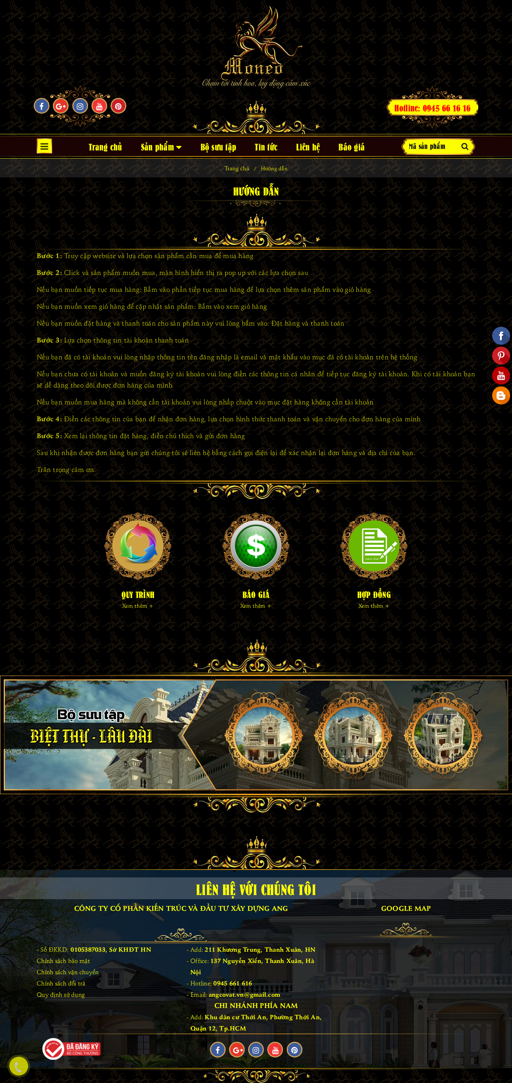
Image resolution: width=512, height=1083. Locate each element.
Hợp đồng (374, 594)
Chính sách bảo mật (63, 960)
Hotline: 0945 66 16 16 (432, 107)
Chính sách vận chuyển (68, 971)
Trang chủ (105, 146)
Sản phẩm (158, 146)
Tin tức (266, 146)
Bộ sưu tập (219, 146)
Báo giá (351, 146)
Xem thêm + (138, 605)
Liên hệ (308, 146)
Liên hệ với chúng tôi (256, 888)
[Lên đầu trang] (498, 1060)
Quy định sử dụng (61, 994)
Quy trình (137, 594)
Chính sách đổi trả (61, 983)
